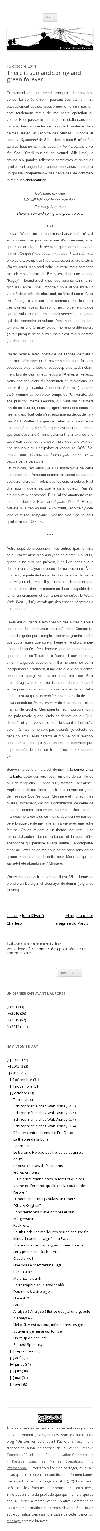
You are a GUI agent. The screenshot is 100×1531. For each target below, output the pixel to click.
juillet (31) (20, 1364)
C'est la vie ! (23, 1258)
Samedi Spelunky (28, 1344)
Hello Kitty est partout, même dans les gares (50, 1324)
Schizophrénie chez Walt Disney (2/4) (44, 1119)
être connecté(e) (43, 948)
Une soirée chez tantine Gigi (37, 1264)
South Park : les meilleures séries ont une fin (51, 1231)
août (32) (19, 1357)
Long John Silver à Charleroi (36, 1251)
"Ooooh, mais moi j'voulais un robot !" (45, 1198)
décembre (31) (24, 1079)
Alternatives (23, 1145)
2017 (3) (15, 1006)
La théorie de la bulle (31, 1139)
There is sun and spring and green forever (49, 1245)
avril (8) (18, 1384)
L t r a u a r (23, 1271)
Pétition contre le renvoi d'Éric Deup (43, 1132)
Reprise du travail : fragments (38, 1165)
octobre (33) (22, 1092)
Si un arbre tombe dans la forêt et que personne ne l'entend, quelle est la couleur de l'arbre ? (49, 1185)
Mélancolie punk (27, 1278)
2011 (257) (17, 1072)
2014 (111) (17, 1026)
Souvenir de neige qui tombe (37, 1331)
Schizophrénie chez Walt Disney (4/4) (44, 1106)
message (14, 1521)
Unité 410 (21, 1298)
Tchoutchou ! (24, 1099)
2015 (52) (16, 1019)
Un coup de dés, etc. (30, 1337)
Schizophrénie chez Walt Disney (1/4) (44, 1125)
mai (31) (19, 1377)
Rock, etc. (21, 1225)
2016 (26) (16, 1013)
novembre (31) (24, 1086)
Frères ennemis (26, 1172)
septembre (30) (25, 1351)
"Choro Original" (27, 1205)
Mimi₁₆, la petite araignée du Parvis (42, 1238)
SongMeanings (35, 180)
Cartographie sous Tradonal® (38, 1284)
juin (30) (19, 1370)
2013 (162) (17, 1059)
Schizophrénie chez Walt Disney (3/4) (44, 1112)
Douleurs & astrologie (31, 1291)
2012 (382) (17, 1066)
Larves (19, 1304)
